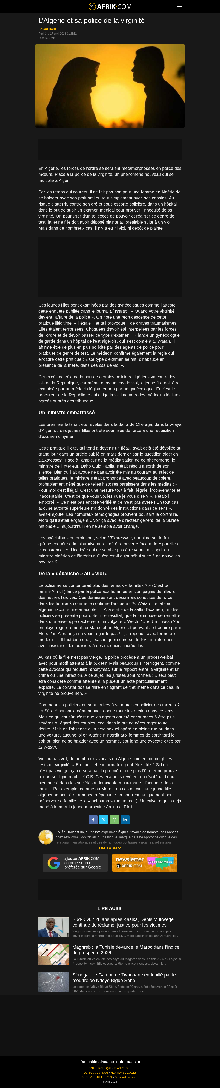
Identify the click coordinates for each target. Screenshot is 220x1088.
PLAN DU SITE (122, 1068)
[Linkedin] (125, 819)
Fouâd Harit (47, 29)
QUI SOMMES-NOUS (96, 1072)
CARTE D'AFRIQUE (100, 1068)
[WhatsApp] (114, 819)
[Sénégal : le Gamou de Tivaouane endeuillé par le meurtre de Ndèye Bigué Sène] (53, 982)
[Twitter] (103, 819)
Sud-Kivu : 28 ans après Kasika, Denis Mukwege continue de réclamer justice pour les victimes (123, 922)
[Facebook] (93, 819)
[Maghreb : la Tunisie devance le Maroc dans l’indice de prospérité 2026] (53, 954)
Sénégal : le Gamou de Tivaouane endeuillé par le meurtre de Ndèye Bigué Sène (124, 977)
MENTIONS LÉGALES (124, 1072)
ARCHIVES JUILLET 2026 (97, 1077)
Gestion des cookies (126, 1077)
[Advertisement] (110, 149)
